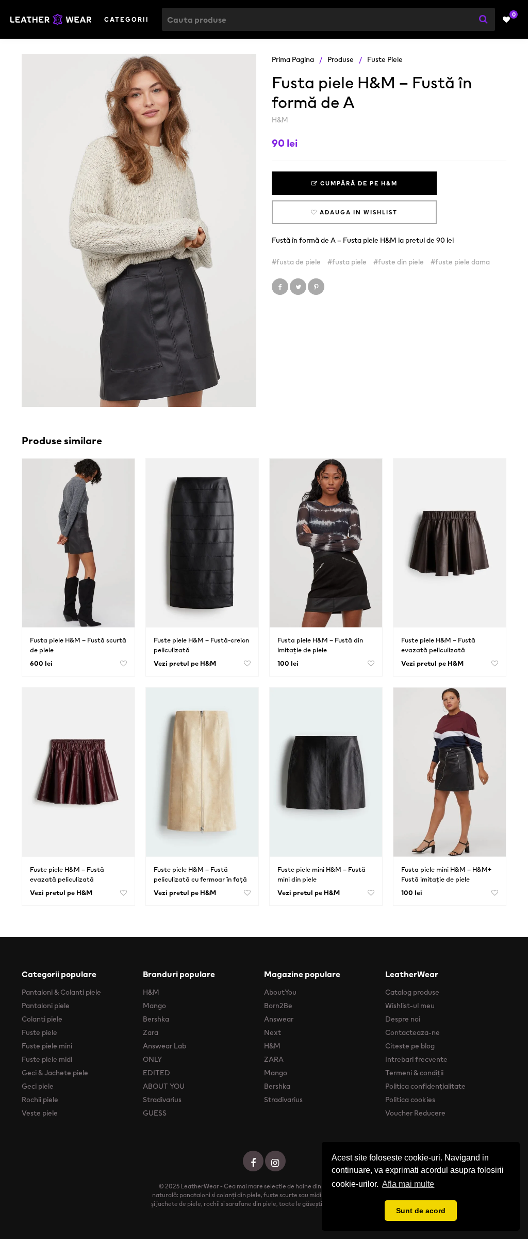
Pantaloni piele (46, 1005)
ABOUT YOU (164, 1086)
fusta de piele (298, 262)
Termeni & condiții (414, 1073)
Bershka (156, 1019)
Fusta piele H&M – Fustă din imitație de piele (320, 645)
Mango (154, 1005)
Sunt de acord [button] (421, 1210)
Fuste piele (385, 59)
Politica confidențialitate (425, 1086)
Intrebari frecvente (416, 1059)
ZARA (274, 1059)
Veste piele (40, 1113)
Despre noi (402, 1019)
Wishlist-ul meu (410, 1005)
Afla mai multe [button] (408, 1184)
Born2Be (278, 1005)
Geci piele (38, 1086)
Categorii (126, 19)
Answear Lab (164, 1046)
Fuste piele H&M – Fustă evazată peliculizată (438, 645)
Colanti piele (42, 1019)
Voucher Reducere (415, 1113)
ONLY (152, 1059)
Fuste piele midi (47, 1059)
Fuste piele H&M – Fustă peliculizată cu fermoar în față (200, 874)
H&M (280, 120)
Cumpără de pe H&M (358, 183)
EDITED (156, 1073)
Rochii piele (40, 1099)
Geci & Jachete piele (55, 1073)
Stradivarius (162, 1099)
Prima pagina (293, 59)
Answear (278, 1019)
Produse (340, 59)
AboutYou (280, 992)
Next (272, 1032)
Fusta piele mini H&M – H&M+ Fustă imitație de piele (446, 874)
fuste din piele (401, 262)
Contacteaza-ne (412, 1032)
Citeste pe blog (410, 1046)
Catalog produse (412, 992)
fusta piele (349, 262)
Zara (150, 1032)
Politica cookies (410, 1099)
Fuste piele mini (47, 1046)
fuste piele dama (462, 262)
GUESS (155, 1113)
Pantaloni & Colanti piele (61, 992)
